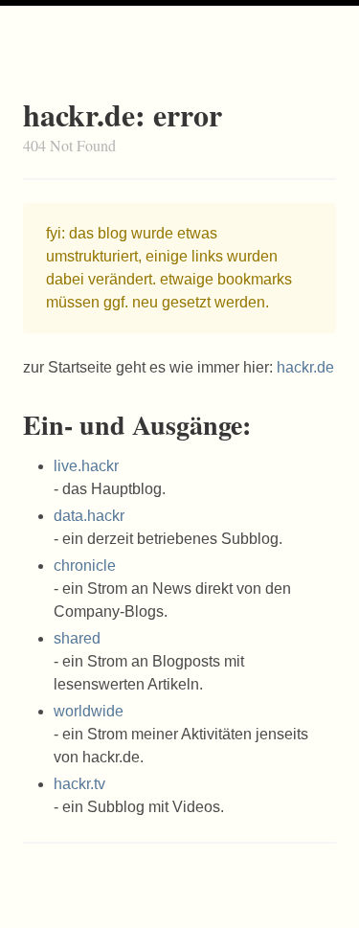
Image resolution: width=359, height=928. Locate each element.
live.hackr (86, 466)
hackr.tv (79, 784)
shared (77, 638)
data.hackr (89, 516)
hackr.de (305, 367)
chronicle (85, 565)
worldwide (88, 711)
